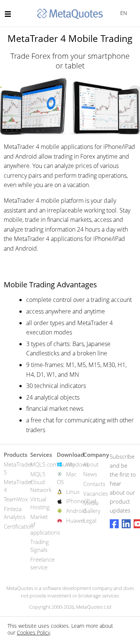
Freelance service (42, 563)
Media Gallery (91, 506)
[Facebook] (114, 523)
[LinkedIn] (126, 523)
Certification (19, 526)
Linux (73, 491)
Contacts (94, 483)
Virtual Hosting (40, 503)
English (122, 12)
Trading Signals (39, 545)
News (90, 474)
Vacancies (95, 493)
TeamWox (16, 499)
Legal (89, 520)
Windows (77, 464)
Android (76, 510)
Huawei (75, 520)
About (91, 464)
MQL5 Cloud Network (41, 481)
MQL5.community (52, 464)
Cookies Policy (33, 632)
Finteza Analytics (14, 512)
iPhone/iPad (81, 501)
